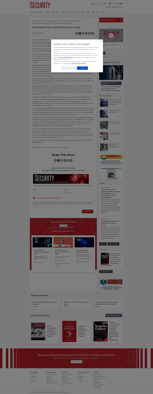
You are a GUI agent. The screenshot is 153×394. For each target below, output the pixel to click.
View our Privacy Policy (78, 63)
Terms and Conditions (66, 57)
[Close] (100, 41)
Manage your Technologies (69, 68)
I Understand (82, 68)
